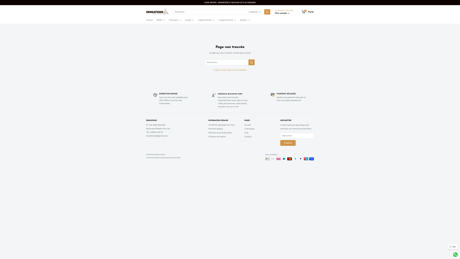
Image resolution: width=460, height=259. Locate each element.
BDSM (159, 20)
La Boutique (249, 129)
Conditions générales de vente (221, 125)
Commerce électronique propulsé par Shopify (163, 158)
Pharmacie (173, 20)
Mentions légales (215, 129)
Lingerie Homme (226, 20)
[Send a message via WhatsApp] (455, 254)
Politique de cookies (217, 136)
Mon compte (281, 13)
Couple (188, 20)
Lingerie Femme (205, 20)
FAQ (246, 133)
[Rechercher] (267, 12)
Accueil (149, 20)
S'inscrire (288, 143)
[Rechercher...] (251, 62)
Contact (247, 136)
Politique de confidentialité (220, 133)
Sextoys (243, 20)
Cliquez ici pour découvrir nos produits (230, 70)
